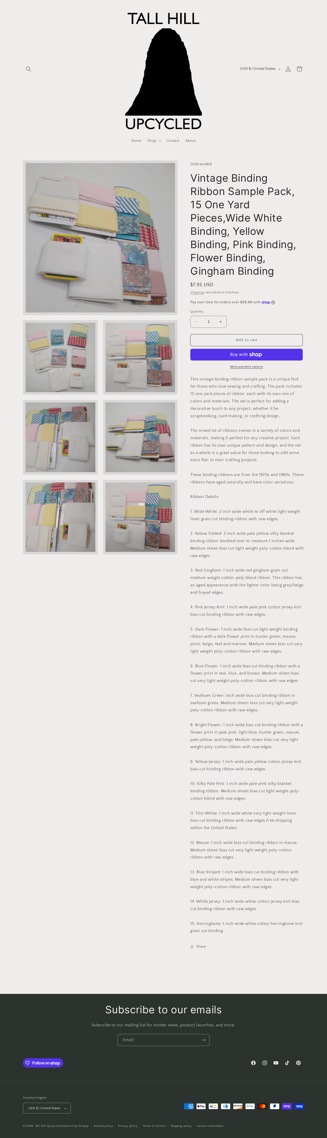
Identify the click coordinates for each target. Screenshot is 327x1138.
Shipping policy (181, 1126)
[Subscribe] (203, 1040)
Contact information (210, 1126)
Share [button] (201, 947)
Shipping (197, 292)
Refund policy (103, 1126)
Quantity (196, 311)
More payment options (246, 366)
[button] (28, 69)
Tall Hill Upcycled (47, 1126)
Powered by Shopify (75, 1126)
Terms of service (154, 1126)
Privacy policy (128, 1126)
